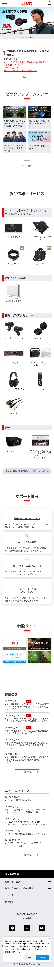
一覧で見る (25, 77)
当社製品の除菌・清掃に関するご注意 (20, 71)
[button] (22, 37)
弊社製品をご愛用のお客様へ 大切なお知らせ (28, 53)
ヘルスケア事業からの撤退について (22, 800)
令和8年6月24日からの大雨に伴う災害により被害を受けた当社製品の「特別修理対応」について (27, 759)
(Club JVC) (27, 592)
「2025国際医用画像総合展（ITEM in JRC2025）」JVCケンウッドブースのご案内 (26, 823)
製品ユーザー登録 (27, 589)
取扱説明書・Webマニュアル (27, 566)
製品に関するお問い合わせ (27, 518)
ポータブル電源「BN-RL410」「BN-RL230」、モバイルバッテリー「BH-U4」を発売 (27, 811)
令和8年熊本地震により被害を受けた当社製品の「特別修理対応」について (28, 732)
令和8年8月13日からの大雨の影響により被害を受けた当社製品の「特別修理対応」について (27, 720)
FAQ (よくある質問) (27, 542)
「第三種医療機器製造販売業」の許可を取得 (26, 834)
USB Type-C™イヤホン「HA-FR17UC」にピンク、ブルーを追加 (27, 844)
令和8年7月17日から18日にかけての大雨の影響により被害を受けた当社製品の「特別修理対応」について (28, 706)
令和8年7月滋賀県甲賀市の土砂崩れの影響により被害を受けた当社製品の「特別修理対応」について (27, 745)
